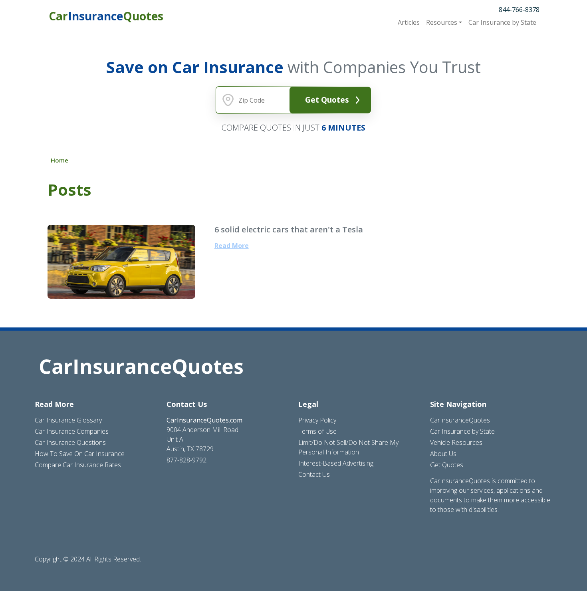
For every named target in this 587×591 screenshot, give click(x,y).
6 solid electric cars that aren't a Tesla (288, 229)
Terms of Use (317, 431)
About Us (443, 453)
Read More (231, 245)
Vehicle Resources (456, 442)
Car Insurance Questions (70, 442)
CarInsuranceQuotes (460, 420)
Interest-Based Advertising (335, 463)
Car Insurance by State (462, 431)
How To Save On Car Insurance (80, 453)
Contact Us (314, 474)
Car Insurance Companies (72, 431)
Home (59, 160)
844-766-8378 (519, 9)
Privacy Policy (317, 420)
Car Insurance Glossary (68, 420)
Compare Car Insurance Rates (78, 464)
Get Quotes (327, 99)
